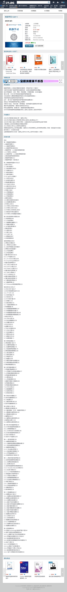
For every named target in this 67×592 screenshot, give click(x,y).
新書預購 (20, 11)
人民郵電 (35, 24)
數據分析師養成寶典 (40, 69)
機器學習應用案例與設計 (11, 577)
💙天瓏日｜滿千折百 (3, 6)
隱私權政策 (43, 586)
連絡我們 (36, 586)
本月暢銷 (47, 11)
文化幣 (51, 6)
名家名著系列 (46, 6)
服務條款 (49, 586)
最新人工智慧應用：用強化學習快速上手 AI (55, 71)
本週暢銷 (33, 11)
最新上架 (6, 11)
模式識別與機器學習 (55, 576)
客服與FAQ (30, 586)
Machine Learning (38, 40)
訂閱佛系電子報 (62, 6)
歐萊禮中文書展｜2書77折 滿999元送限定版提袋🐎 (18, 6)
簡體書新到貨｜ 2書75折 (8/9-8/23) (36, 6)
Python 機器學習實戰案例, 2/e (25, 577)
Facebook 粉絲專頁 (20, 586)
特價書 (60, 11)
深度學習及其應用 (39, 576)
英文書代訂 (56, 6)
